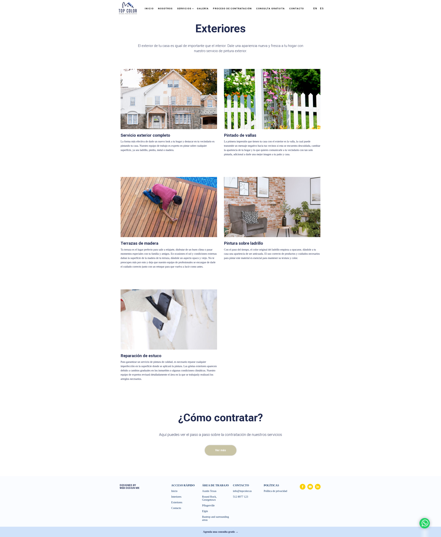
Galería (202, 8)
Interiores (176, 496)
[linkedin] (318, 488)
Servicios (184, 8)
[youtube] (310, 488)
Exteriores (176, 502)
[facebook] (302, 488)
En (315, 8)
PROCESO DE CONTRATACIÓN (232, 8)
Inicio (149, 8)
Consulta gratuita (270, 8)
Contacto (296, 8)
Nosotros (165, 8)
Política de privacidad (276, 491)
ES (322, 8)
